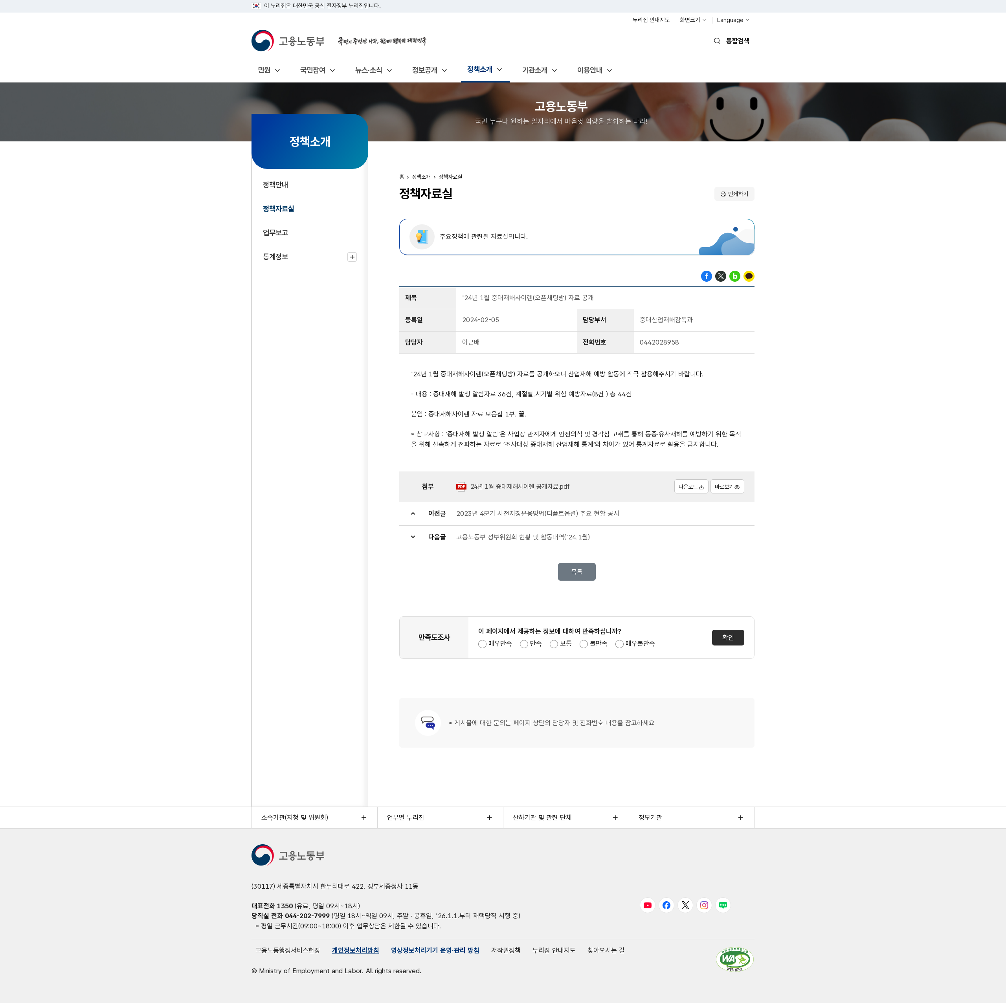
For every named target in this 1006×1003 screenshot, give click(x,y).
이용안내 (589, 73)
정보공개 (424, 73)
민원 (263, 73)
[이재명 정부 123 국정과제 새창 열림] (377, 36)
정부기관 (650, 817)
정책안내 (275, 184)
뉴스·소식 (368, 73)
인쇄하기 (738, 194)
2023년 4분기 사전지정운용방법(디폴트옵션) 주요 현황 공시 (537, 513)
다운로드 (688, 487)
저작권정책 (506, 950)
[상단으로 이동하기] (984, 989)
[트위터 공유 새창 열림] (720, 275)
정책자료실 (278, 208)
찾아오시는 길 (606, 950)
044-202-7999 (307, 916)
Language (730, 20)
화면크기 (690, 20)
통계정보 (275, 260)
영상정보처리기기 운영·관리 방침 (435, 950)
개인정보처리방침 (355, 950)
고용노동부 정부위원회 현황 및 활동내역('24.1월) (523, 537)
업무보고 (275, 232)
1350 (285, 906)
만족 (536, 643)
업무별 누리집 (405, 817)
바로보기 (724, 487)
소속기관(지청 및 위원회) (294, 817)
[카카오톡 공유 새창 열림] (748, 275)
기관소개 (534, 73)
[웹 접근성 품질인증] (734, 959)
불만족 (599, 643)
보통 (566, 643)
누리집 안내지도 (651, 20)
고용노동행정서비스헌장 (287, 950)
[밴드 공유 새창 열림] (734, 275)
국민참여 (312, 73)
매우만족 (500, 643)
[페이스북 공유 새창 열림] (706, 275)
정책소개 (479, 72)
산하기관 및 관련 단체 (542, 817)
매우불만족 (640, 643)
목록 (576, 572)
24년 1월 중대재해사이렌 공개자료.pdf (520, 486)
